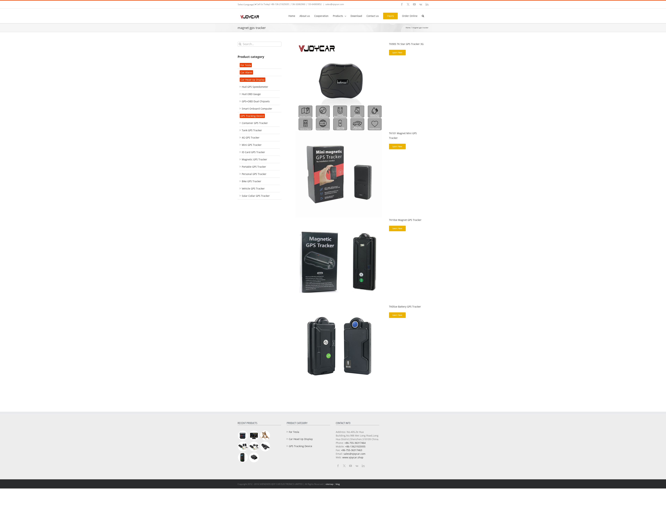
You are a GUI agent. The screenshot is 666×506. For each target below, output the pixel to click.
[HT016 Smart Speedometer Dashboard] (254, 435)
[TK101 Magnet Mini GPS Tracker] (338, 132)
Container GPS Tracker (255, 123)
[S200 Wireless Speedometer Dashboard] (265, 446)
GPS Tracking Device (252, 116)
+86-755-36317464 (355, 442)
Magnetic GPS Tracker (254, 159)
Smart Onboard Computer (257, 108)
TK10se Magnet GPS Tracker (405, 220)
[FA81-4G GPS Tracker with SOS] (243, 457)
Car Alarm (246, 72)
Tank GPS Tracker (252, 130)
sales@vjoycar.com (334, 4)
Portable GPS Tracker (254, 166)
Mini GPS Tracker (252, 144)
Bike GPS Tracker (251, 181)
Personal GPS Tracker (254, 174)
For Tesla (246, 65)
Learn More (397, 52)
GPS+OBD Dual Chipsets (256, 101)
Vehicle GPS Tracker (253, 188)
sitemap (329, 484)
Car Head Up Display (252, 79)
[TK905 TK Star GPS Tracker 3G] (340, 43)
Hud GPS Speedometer (255, 86)
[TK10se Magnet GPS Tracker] (338, 219)
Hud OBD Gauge (251, 94)
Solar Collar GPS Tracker (256, 195)
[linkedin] (363, 465)
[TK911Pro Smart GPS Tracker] (265, 435)
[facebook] (338, 465)
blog (338, 484)
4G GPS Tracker (250, 137)
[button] (423, 15)
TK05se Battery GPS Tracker (405, 306)
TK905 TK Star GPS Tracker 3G (406, 44)
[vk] (356, 465)
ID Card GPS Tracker (253, 152)
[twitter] (344, 465)
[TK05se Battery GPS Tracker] (338, 306)
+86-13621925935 (355, 446)
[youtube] (350, 465)
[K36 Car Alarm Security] (243, 446)
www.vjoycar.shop (352, 457)
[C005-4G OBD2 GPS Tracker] (254, 457)
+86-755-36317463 (351, 450)
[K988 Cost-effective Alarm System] (254, 446)
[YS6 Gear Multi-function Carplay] (243, 435)
